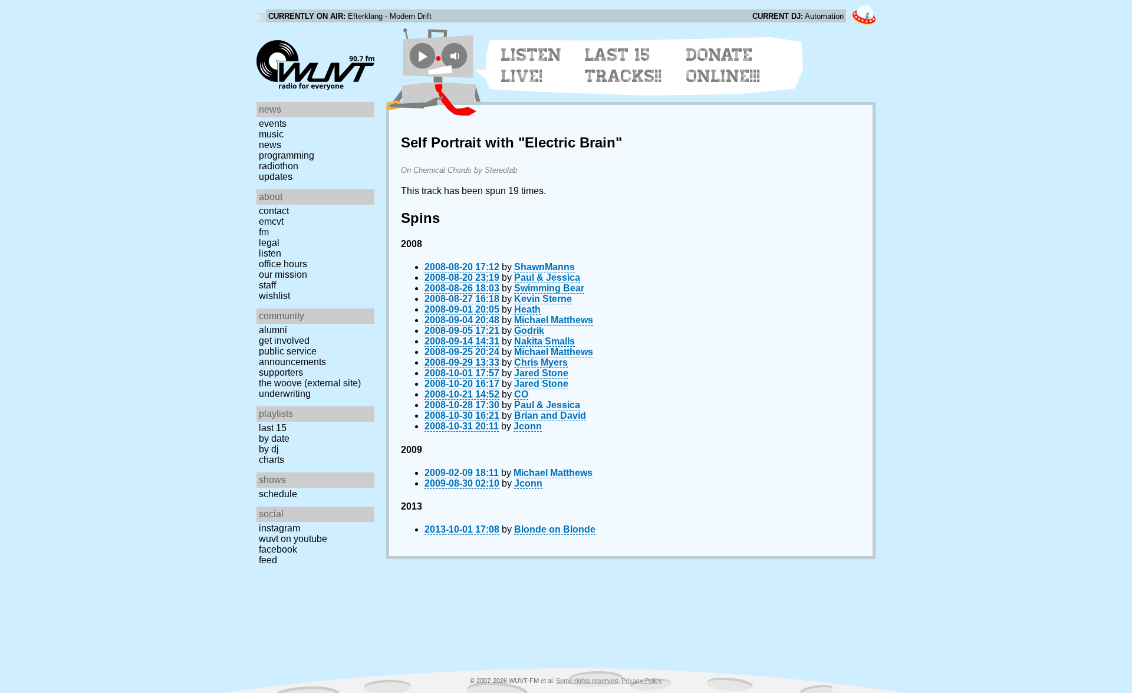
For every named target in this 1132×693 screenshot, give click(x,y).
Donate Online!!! (723, 65)
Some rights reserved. (588, 680)
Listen (270, 253)
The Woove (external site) (310, 383)
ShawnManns (544, 267)
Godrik (529, 331)
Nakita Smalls (544, 341)
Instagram (279, 528)
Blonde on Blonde (554, 529)
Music (271, 134)
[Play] (422, 55)
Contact (274, 211)
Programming (286, 155)
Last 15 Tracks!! (623, 65)
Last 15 (273, 428)
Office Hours (283, 264)
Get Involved (284, 341)
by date (274, 438)
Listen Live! (531, 65)
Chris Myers (541, 362)
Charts (271, 460)
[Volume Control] (456, 55)
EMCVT (271, 221)
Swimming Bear (549, 288)
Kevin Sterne (543, 299)
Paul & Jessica (547, 277)
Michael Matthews (553, 320)
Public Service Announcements (292, 356)
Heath (527, 309)
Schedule (278, 494)
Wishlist (274, 296)
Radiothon (278, 166)
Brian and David (550, 415)
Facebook (278, 549)
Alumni (273, 330)
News (270, 145)
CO (521, 394)
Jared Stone (541, 373)
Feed (268, 560)
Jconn (528, 426)
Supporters (281, 372)
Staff (267, 285)
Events (273, 124)
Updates (275, 177)
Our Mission (283, 275)
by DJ (269, 449)
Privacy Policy (641, 680)
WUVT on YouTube (293, 539)
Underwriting (285, 394)
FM (264, 232)
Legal (269, 243)
